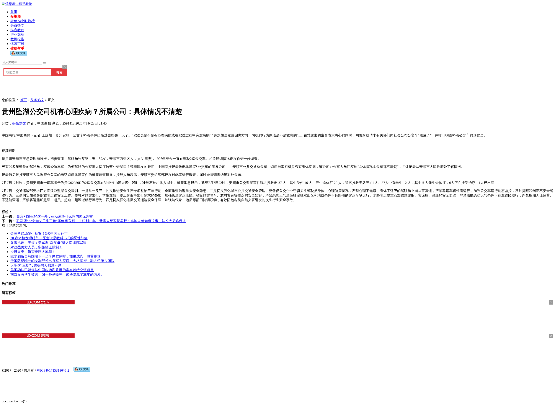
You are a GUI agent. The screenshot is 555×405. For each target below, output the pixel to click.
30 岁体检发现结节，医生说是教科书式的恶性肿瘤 (49, 238)
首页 (13, 12)
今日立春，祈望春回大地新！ (33, 252)
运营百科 (17, 44)
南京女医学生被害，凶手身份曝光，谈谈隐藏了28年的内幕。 (57, 274)
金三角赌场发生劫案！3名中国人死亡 (39, 233)
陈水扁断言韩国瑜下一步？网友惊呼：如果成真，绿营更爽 (55, 256)
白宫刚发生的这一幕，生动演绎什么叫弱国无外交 (54, 216)
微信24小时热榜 (22, 21)
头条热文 (17, 25)
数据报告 (17, 39)
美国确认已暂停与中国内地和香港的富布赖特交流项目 (52, 270)
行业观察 (17, 34)
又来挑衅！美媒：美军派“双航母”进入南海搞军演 (48, 242)
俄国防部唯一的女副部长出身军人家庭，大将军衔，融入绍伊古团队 (62, 261)
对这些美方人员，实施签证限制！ (36, 247)
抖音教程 (17, 30)
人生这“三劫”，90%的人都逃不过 (35, 265)
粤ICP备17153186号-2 (53, 370)
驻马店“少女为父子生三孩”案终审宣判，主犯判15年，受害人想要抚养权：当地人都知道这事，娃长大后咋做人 (101, 221)
